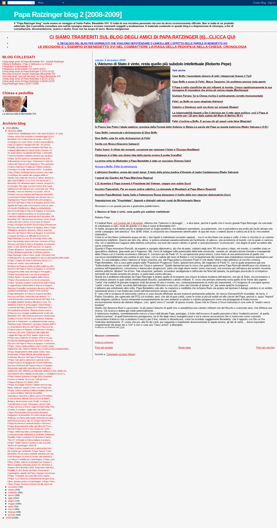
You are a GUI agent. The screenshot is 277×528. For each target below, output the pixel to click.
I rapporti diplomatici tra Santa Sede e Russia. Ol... (30, 150)
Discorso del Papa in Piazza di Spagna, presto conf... (32, 203)
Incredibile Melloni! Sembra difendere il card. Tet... (30, 302)
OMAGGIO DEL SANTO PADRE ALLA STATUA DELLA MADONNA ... (39, 349)
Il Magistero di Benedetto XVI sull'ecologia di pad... (30, 415)
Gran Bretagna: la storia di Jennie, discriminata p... (31, 456)
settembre (13, 492)
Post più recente (104, 347)
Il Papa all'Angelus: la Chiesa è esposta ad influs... (30, 294)
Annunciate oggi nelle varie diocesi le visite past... (30, 368)
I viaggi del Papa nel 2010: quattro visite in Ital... (29, 335)
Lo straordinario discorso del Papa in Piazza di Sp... (31, 327)
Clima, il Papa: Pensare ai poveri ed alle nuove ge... (31, 484)
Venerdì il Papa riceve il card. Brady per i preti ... (29, 429)
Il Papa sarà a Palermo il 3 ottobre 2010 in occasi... (31, 338)
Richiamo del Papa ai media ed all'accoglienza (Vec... (32, 266)
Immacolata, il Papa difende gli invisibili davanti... (29, 354)
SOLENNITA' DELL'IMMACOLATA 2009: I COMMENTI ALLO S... (37, 374)
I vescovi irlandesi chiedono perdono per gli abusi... (31, 156)
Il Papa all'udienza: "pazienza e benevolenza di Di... (31, 249)
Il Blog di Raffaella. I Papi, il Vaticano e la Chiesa (27, 64)
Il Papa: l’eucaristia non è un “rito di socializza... (29, 274)
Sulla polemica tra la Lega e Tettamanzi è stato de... (31, 161)
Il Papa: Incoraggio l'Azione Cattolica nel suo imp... (30, 385)
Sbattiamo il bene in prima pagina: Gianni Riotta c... (31, 305)
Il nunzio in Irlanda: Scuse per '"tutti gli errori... (28, 379)
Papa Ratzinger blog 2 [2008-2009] (68, 14)
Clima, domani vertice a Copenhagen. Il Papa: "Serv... (32, 481)
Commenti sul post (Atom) (120, 354)
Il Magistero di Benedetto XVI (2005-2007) (23, 69)
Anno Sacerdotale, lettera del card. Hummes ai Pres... (32, 241)
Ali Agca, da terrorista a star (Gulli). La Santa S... (30, 401)
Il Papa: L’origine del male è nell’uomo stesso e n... (30, 260)
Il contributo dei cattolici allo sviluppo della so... (29, 175)
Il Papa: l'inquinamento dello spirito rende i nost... (29, 352)
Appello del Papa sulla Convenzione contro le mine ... (32, 205)
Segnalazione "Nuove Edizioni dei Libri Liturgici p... (30, 200)
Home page (184, 347)
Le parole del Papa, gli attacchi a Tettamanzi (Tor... (30, 307)
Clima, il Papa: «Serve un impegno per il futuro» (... (31, 462)
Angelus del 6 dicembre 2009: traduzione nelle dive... (31, 467)
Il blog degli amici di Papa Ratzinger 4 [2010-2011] (28, 78)
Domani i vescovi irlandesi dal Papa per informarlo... (31, 194)
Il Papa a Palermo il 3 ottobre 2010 (23, 382)
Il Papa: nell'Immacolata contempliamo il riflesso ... (30, 432)
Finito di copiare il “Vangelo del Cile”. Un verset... (29, 145)
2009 (9, 128)
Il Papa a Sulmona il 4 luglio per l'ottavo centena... (30, 167)
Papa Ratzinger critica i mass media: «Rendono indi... (32, 255)
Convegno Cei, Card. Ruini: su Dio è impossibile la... (31, 142)
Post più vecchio (265, 347)
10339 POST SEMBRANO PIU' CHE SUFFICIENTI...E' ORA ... (36, 134)
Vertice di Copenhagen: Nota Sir (22, 445)
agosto (11, 495)
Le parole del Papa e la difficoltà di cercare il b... (29, 236)
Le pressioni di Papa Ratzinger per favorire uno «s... (31, 197)
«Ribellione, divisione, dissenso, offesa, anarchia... (30, 230)
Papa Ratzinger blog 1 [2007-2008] (20, 83)
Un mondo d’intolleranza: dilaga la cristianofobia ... (30, 208)
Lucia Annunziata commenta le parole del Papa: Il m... (32, 299)
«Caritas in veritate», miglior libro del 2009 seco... (30, 409)
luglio (10, 498)
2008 (9, 518)
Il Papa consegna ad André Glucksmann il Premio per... (33, 225)
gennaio (12, 515)
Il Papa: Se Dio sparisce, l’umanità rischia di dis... (30, 158)
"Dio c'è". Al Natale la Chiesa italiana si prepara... (30, 440)
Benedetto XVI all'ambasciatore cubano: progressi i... (32, 183)
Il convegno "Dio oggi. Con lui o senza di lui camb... (31, 186)
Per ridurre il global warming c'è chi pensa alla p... (30, 214)
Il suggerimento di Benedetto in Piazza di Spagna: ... (31, 285)
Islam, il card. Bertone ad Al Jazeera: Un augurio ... (31, 247)
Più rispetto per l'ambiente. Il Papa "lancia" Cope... (30, 451)
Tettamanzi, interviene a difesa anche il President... (31, 396)
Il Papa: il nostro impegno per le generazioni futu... (30, 448)
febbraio (12, 512)
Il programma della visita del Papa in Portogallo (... (30, 272)
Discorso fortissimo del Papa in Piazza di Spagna (30, 365)
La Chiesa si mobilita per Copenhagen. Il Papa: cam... (32, 459)
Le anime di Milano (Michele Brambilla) (25, 393)
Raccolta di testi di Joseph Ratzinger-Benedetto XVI (28, 74)
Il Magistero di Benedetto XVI (17, 66)
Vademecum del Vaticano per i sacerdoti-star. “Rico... (32, 189)
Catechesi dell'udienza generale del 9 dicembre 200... (32, 216)
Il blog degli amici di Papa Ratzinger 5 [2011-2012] (28, 71)
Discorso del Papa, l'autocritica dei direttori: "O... (29, 296)
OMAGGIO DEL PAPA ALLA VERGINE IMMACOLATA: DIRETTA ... (38, 371)
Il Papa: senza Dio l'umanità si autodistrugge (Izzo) (31, 136)
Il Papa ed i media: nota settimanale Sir (25, 263)
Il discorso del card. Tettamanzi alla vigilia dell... (29, 332)
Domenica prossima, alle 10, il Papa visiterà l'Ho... (30, 421)
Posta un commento (104, 342)
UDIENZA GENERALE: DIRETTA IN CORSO (28, 291)
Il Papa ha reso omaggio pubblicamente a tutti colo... (31, 313)
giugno (11, 501)
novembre (13, 487)
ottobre (11, 490)
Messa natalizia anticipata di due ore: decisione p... (31, 465)
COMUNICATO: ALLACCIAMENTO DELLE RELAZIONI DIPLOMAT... (39, 258)
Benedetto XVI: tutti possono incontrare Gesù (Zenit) (31, 219)
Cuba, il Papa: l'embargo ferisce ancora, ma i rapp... (31, 172)
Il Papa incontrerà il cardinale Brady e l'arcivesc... (30, 423)
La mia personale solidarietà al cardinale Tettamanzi (31, 434)
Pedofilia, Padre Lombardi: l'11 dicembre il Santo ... (30, 437)
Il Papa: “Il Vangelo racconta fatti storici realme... (29, 476)
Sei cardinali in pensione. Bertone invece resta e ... (31, 310)
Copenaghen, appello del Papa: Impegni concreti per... (32, 473)
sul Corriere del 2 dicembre (128, 223)
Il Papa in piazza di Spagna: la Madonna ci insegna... (31, 329)
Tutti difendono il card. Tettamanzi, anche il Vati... (30, 404)
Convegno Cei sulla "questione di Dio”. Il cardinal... (30, 169)
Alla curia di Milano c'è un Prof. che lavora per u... (30, 180)
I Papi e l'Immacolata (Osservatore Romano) (28, 412)
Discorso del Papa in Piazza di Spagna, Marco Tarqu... (32, 227)
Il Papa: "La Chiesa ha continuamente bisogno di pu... (32, 478)
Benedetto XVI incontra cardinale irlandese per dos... (31, 454)
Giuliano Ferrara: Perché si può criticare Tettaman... (31, 318)
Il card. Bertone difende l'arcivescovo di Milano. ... (30, 398)
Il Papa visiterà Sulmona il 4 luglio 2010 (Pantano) (30, 376)
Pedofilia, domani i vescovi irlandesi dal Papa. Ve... (30, 147)
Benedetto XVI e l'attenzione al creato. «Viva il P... (30, 139)
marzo (11, 509)
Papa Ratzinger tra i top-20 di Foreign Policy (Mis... (31, 238)
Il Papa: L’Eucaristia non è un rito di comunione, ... (30, 280)
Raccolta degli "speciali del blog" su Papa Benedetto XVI (31, 76)
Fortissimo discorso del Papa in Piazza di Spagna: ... (31, 357)
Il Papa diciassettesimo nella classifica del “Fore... (30, 426)
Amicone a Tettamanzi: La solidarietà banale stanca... (32, 321)
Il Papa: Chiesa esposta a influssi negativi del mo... (31, 390)
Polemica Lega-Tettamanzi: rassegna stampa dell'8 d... (32, 324)
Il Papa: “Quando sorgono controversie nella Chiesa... (32, 283)
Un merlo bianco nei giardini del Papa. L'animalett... (31, 153)
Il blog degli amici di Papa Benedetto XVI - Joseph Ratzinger (33, 61)
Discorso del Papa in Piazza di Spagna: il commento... (32, 211)
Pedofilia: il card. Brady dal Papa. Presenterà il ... (30, 470)
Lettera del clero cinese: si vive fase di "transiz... (30, 222)
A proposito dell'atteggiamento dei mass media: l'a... (31, 340)
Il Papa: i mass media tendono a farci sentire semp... (31, 346)
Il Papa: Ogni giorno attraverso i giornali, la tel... (29, 360)
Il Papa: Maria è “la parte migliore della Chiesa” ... (30, 277)
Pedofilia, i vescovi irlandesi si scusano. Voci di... (30, 191)
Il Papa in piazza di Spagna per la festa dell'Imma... (31, 363)
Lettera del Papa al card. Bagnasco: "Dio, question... (31, 164)
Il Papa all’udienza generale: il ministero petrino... (29, 252)
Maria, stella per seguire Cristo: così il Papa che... (30, 387)
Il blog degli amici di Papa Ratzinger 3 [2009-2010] (28, 81)
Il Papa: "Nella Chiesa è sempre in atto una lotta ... (30, 443)
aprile (11, 506)
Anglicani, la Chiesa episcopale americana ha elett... (31, 418)
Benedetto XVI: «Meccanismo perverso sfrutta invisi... (32, 316)
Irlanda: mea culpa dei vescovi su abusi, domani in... (31, 178)
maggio (11, 504)
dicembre (12, 131)
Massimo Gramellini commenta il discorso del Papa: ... (32, 288)
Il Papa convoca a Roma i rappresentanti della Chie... (32, 407)
